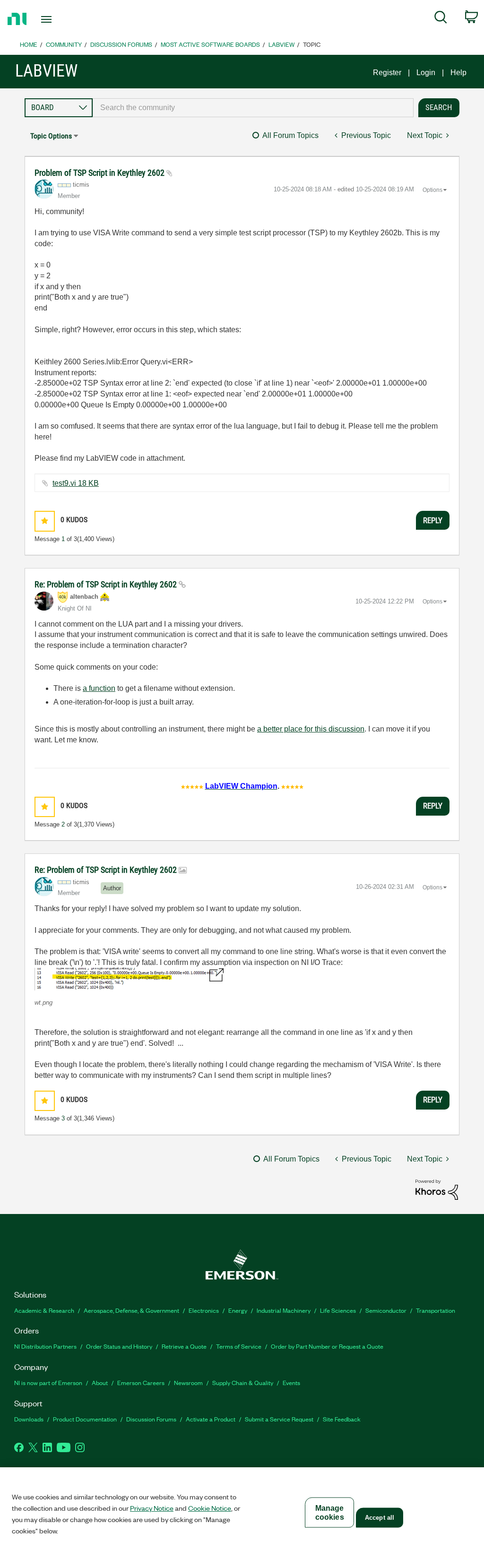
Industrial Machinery (284, 1310)
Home (28, 44)
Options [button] (432, 190)
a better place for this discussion (310, 729)
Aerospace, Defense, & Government (131, 1310)
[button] (44, 521)
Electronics (204, 1310)
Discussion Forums (121, 44)
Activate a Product (210, 1418)
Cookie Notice (209, 1508)
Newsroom (188, 1382)
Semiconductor (385, 1310)
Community (64, 44)
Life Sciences (338, 1310)
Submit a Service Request (279, 1418)
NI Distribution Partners (45, 1346)
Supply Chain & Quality (242, 1382)
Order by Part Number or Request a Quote (327, 1346)
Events (291, 1382)
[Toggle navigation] (63, 19)
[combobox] (253, 107)
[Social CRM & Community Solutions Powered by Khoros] (436, 1189)
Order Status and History (119, 1346)
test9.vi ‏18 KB (75, 483)
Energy (237, 1310)
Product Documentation (85, 1418)
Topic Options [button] (51, 135)
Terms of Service (238, 1346)
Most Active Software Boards (210, 44)
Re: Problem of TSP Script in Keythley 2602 (107, 584)
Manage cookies (329, 1512)
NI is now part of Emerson (48, 1382)
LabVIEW (281, 44)
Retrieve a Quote (184, 1346)
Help (458, 73)
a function (99, 688)
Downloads (28, 1418)
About (100, 1382)
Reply (432, 520)
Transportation (435, 1310)
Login (425, 73)
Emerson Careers (140, 1382)
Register (387, 73)
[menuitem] (440, 19)
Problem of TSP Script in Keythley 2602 (100, 173)
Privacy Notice (151, 1508)
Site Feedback (342, 1418)
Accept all (379, 1517)
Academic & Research (44, 1310)
